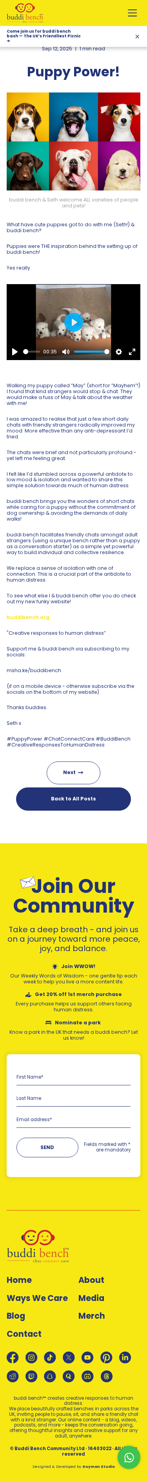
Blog (16, 1316)
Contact (24, 1334)
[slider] (31, 351)
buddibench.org (28, 617)
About (91, 1280)
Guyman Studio (98, 1466)
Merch (91, 1316)
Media (91, 1298)
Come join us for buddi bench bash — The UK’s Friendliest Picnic (44, 36)
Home (19, 1280)
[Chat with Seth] (129, 1457)
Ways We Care (37, 1298)
